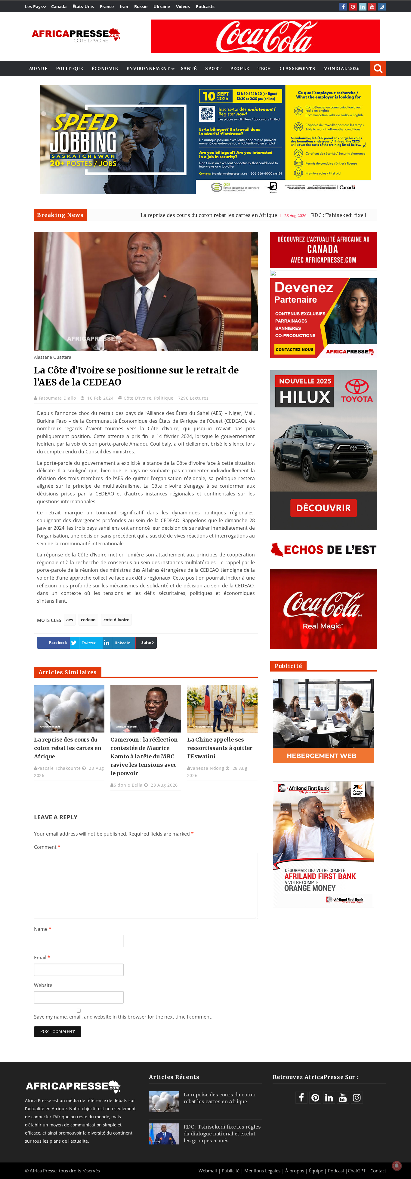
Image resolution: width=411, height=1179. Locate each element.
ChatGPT (357, 1171)
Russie (140, 6)
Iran (124, 6)
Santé (189, 68)
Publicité (231, 1171)
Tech (264, 68)
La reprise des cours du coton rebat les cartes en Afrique (165, 215)
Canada (58, 6)
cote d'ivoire (116, 620)
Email (42, 957)
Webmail (208, 1171)
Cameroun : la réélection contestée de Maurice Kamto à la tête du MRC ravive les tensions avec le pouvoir (144, 756)
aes (69, 620)
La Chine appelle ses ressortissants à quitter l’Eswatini (219, 748)
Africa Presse (43, 1171)
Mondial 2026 (341, 68)
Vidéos (183, 6)
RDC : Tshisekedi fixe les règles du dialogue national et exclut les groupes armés (222, 1134)
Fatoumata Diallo (58, 398)
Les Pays (34, 6)
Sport (213, 68)
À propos (294, 1171)
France (107, 6)
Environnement (148, 68)
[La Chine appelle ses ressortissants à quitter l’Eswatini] (222, 708)
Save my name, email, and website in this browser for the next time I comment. (123, 1016)
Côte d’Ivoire (137, 398)
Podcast (336, 1171)
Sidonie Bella (128, 785)
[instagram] (382, 7)
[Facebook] (343, 7)
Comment (47, 847)
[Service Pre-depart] (205, 192)
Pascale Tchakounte (59, 768)
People (239, 68)
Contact (378, 1171)
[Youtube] (372, 7)
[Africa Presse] (76, 35)
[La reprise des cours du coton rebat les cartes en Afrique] (69, 708)
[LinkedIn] (362, 7)
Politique (69, 68)
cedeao (88, 620)
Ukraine (161, 6)
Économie (104, 68)
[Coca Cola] (265, 36)
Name (42, 929)
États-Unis (83, 6)
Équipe (316, 1171)
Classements (297, 68)
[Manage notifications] (397, 1166)
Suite (146, 642)
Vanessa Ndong (207, 768)
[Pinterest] (353, 7)
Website (43, 985)
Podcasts (205, 6)
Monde (38, 68)
